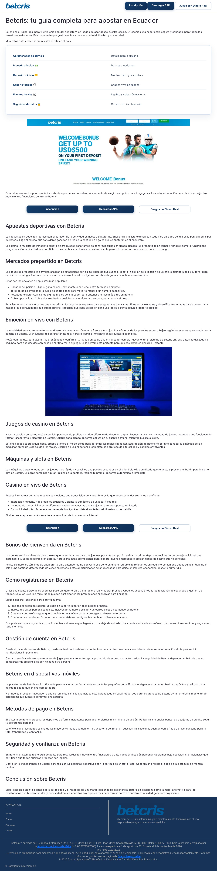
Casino (9, 830)
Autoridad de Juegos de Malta (54, 846)
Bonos (9, 819)
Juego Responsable (129, 856)
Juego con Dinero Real (193, 5)
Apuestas (10, 825)
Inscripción (136, 5)
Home (9, 813)
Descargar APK (161, 5)
